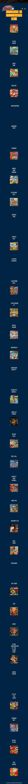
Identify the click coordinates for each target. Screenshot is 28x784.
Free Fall (14, 456)
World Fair (14, 215)
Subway (14, 148)
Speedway (14, 563)
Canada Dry (14, 719)
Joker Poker (14, 673)
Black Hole (14, 435)
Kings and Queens (14, 170)
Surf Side (14, 64)
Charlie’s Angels (14, 391)
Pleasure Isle (14, 193)
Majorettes (15, 521)
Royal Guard (14, 326)
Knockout (14, 347)
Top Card (14, 583)
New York (14, 542)
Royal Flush (14, 741)
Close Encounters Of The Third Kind (15, 648)
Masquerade (15, 106)
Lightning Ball (14, 282)
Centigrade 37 (14, 304)
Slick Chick (14, 42)
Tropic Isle (14, 238)
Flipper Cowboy (14, 260)
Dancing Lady (14, 127)
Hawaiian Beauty (14, 368)
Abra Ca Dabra (14, 413)
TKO (14, 603)
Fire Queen (14, 763)
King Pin (14, 500)
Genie (14, 624)
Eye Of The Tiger (14, 696)
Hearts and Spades (14, 478)
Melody (14, 85)
